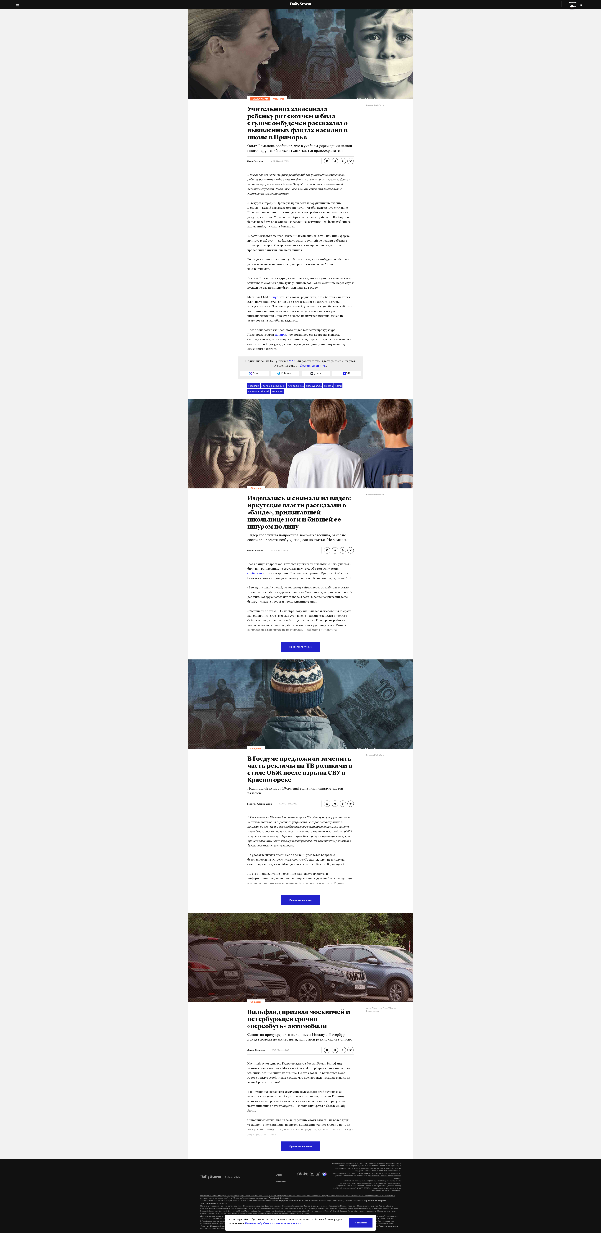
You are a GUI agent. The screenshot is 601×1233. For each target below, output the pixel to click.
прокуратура (314, 385)
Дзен (315, 366)
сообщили (254, 573)
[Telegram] (299, 1174)
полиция (277, 391)
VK (324, 366)
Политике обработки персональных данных (273, 1223)
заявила (280, 335)
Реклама (281, 1181)
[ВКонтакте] (312, 1174)
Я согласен (361, 1222)
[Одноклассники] (318, 1174)
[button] (17, 6)
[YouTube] (305, 1174)
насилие (253, 385)
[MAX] (324, 1174)
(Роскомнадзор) (342, 1168)
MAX (292, 361)
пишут (273, 297)
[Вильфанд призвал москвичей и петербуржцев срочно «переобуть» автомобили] (327, 1050)
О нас (279, 1174)
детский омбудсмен (273, 385)
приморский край (259, 391)
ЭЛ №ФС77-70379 (377, 1168)
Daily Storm (300, 4)
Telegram (304, 366)
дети (338, 385)
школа (328, 385)
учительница (296, 385)
